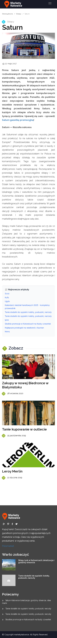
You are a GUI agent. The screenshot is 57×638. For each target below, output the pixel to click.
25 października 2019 (16, 435)
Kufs (7, 297)
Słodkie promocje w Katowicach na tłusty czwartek (28, 324)
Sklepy (18, 14)
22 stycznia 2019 (14, 477)
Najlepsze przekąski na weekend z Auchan (24, 328)
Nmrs (7, 331)
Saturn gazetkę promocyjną (17, 120)
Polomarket (8, 546)
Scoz (7, 293)
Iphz (7, 320)
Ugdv (7, 301)
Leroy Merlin (12, 471)
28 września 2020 (15, 393)
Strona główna (7, 14)
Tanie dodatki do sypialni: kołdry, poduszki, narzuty (28, 312)
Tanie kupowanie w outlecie (24, 429)
